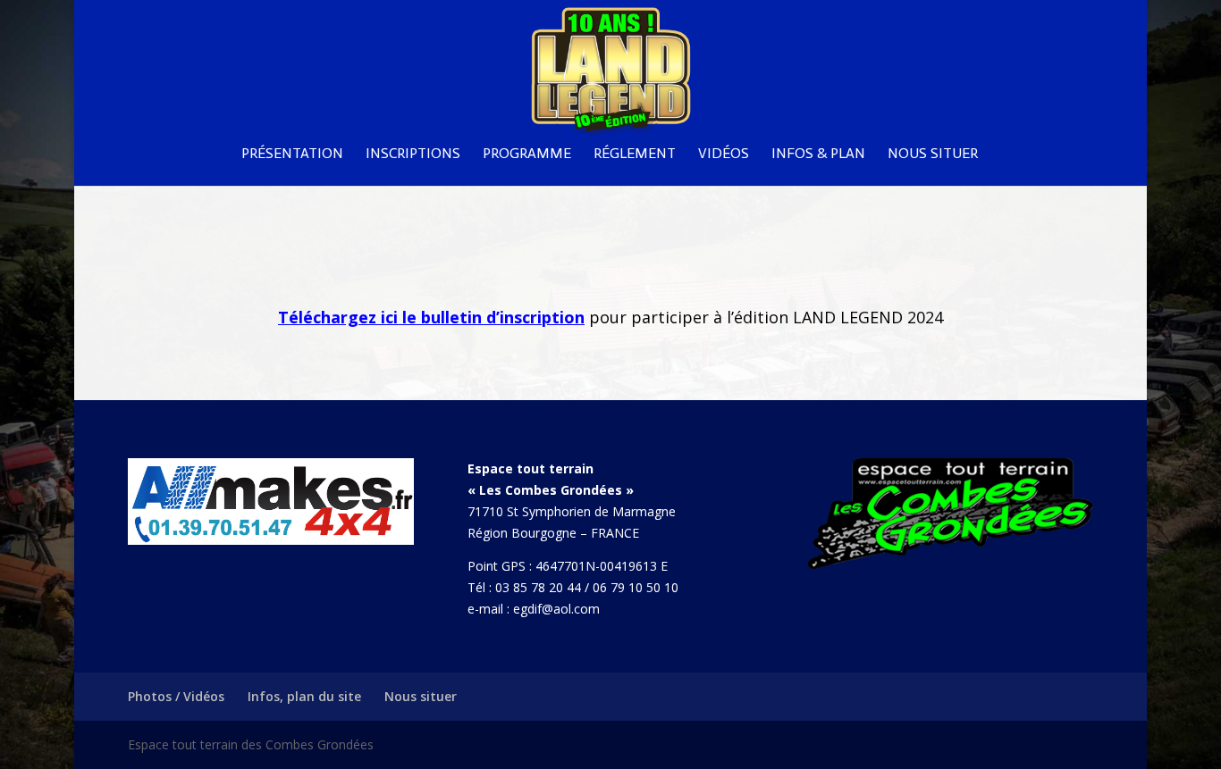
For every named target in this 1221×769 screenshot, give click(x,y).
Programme (527, 154)
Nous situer (933, 154)
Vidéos (723, 154)
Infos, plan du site (304, 696)
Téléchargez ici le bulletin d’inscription (431, 317)
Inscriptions (413, 154)
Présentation (292, 154)
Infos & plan (818, 154)
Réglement (635, 154)
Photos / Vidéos (176, 696)
